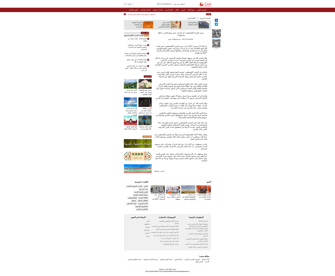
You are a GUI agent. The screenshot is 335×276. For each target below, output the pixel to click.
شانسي (147, 233)
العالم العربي (169, 10)
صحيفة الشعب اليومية (140, 195)
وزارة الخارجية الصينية (150, 259)
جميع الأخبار (191, 10)
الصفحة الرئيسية (205, 18)
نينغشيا (147, 227)
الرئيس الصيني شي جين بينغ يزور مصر (166, 235)
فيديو (160, 14)
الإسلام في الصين (142, 209)
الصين (183, 10)
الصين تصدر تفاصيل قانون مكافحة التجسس (164, 25)
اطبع (169, 39)
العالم (177, 10)
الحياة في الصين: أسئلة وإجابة (198, 247)
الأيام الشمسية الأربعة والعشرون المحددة (165, 226)
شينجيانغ (147, 230)
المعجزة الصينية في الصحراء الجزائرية (137, 25)
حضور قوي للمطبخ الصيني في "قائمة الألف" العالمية (145, 92)
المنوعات (174, 14)
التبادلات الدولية (158, 10)
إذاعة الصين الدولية (166, 259)
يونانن (148, 236)
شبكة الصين (178, 259)
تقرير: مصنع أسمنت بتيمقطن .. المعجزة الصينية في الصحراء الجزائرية (137, 47)
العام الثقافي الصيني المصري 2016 (167, 229)
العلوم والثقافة (133, 10)
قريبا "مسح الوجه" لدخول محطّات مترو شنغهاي (173, 197)
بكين (148, 221)
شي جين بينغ (143, 189)
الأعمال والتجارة (145, 10)
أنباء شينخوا (205, 259)
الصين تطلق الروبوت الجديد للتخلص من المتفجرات (204, 197)
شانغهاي (147, 224)
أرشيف (182, 4)
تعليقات (166, 14)
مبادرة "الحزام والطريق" (171, 244)
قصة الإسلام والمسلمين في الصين (196, 244)
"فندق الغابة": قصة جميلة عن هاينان (137, 40)
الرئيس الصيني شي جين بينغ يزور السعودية (165, 232)
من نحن (176, 4)
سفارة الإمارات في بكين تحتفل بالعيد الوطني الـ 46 (137, 61)
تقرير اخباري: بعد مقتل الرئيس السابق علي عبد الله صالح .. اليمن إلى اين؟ (136, 68)
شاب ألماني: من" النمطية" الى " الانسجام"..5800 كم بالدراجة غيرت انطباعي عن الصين (158, 199)
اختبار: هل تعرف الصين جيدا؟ (169, 241)
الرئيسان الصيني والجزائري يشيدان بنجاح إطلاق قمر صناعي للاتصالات (135, 54)
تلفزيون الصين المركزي (192, 259)
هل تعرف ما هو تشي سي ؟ (170, 238)
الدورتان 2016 (203, 221)
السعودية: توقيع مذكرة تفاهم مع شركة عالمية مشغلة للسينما (140, 14)
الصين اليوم (199, 261)
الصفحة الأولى (201, 10)
